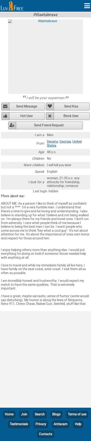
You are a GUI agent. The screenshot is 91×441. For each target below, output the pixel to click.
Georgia (65, 142)
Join (24, 414)
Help (78, 424)
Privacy (40, 424)
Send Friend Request (49, 125)
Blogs (56, 414)
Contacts (45, 434)
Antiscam (60, 424)
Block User (71, 116)
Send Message (26, 106)
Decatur (52, 142)
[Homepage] (12, 6)
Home (9, 414)
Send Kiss (71, 106)
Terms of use (77, 414)
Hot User (26, 116)
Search (40, 414)
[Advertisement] (45, 360)
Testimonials (19, 424)
